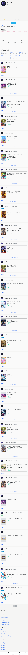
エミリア (3, 52)
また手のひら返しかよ (12, 482)
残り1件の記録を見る (14, 312)
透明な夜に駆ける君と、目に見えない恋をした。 (17, 301)
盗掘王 (8, 374)
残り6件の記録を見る (14, 201)
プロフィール (4, 10)
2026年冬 (3, 647)
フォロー (13, 7)
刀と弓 (10, 248)
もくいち (5, 62)
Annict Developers (5, 622)
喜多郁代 (21, 52)
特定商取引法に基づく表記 (6, 637)
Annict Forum (4, 619)
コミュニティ (3, 629)
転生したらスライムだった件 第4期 (14, 409)
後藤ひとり (3, 55)
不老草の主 (10, 375)
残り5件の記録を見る (14, 146)
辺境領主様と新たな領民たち (13, 192)
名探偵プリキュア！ (11, 66)
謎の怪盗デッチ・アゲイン (13, 359)
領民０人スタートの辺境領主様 (13, 191)
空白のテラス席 (11, 303)
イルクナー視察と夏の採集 (13, 104)
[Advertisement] (14, 16)
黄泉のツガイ (10, 247)
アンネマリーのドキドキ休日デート (14, 467)
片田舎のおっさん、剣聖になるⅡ (13, 446)
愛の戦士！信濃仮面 (12, 429)
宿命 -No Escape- (11, 175)
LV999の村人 (9, 320)
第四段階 (10, 285)
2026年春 (3, 645)
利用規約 (3, 633)
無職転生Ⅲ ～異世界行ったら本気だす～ (15, 283)
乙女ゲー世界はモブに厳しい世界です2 (15, 228)
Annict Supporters (5, 624)
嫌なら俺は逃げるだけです (13, 230)
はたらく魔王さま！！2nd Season (14, 573)
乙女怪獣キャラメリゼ (11, 83)
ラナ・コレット (22, 55)
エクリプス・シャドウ (12, 67)
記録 (10, 10)
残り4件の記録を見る (14, 438)
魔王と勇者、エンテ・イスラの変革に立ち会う (16, 574)
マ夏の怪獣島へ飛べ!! (12, 84)
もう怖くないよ (11, 138)
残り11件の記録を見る (14, 583)
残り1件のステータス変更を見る (14, 564)
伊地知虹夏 (12, 52)
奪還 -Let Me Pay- (11, 157)
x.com (2, 25)
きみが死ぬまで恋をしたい (12, 136)
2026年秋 (3, 642)
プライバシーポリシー (5, 635)
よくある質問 (3, 631)
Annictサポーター (8, 19)
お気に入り (21, 10)
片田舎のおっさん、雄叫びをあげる (14, 447)
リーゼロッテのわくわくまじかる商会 (15, 518)
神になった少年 (11, 121)
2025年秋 (3, 649)
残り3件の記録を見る (14, 239)
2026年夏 (3, 643)
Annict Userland (4, 617)
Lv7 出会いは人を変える (12, 321)
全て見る (25, 50)
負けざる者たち (11, 266)
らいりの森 (10, 394)
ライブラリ (15, 10)
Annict (3, 610)
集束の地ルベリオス (12, 411)
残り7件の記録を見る (14, 183)
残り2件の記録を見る (14, 93)
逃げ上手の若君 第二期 (11, 119)
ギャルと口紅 (10, 500)
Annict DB (3, 620)
